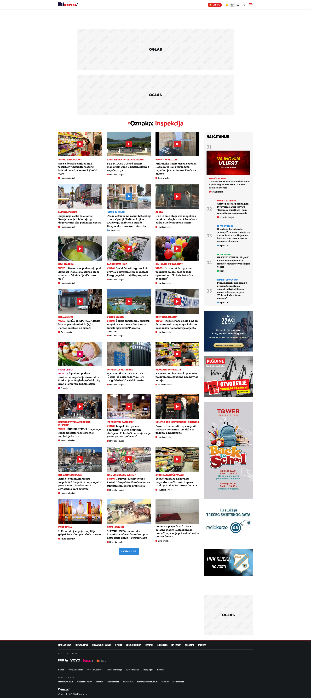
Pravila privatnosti (94, 669)
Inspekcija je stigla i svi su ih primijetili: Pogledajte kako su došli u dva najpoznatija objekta (177, 324)
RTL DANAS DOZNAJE (70, 475)
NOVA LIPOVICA (115, 527)
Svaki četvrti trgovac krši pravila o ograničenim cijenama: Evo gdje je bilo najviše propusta (127, 271)
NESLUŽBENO (65, 317)
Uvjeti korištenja (132, 669)
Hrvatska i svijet (68, 178)
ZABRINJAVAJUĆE (117, 264)
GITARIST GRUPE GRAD (227, 279)
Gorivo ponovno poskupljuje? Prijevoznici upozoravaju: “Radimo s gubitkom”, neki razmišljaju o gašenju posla (233, 208)
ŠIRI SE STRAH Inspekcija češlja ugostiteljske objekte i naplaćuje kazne (79, 432)
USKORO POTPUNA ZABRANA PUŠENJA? (74, 423)
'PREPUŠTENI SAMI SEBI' (120, 422)
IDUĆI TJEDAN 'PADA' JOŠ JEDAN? (125, 159)
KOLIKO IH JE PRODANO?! (169, 264)
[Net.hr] (63, 660)
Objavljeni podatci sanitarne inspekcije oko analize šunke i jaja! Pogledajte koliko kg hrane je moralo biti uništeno (79, 379)
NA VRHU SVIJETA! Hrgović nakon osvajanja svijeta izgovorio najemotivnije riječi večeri (233, 262)
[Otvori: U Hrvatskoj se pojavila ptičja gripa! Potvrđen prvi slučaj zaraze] (80, 511)
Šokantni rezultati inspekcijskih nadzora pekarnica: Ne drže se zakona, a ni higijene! (176, 429)
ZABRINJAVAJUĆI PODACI (170, 475)
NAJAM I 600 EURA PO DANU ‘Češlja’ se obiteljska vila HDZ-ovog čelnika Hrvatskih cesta (126, 377)
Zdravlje (64, 388)
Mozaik (149, 645)
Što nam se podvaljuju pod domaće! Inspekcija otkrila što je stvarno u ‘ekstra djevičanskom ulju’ (79, 273)
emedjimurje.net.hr (65, 681)
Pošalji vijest (148, 669)
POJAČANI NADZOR (166, 159)
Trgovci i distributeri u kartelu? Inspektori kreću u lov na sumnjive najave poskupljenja (128, 482)
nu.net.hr (165, 681)
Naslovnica (64, 645)
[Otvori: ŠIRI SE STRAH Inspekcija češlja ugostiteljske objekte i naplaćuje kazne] (80, 406)
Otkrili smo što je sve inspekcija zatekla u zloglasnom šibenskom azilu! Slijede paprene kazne (176, 219)
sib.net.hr (99, 681)
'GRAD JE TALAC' (116, 212)
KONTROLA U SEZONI (167, 317)
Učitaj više (128, 551)
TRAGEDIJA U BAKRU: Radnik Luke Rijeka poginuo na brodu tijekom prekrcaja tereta (229, 184)
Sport (221, 270)
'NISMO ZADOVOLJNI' (70, 159)
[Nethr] (102, 660)
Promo (202, 645)
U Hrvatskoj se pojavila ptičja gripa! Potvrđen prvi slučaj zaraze (80, 532)
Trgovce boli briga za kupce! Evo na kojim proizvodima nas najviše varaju (177, 377)
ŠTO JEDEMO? (65, 369)
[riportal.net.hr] (64, 689)
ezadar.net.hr (128, 681)
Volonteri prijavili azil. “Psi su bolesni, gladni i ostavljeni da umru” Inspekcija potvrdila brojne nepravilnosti (177, 531)
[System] (232, 5)
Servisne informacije (114, 669)
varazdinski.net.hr (84, 681)
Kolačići (61, 669)
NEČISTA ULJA (66, 264)
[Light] (227, 5)
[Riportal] (68, 5)
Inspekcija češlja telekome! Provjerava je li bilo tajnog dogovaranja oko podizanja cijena (79, 219)
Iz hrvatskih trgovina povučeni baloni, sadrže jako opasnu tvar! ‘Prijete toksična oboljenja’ (174, 273)
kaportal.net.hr (113, 681)
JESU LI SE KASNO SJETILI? (121, 475)
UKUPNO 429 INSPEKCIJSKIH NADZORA (177, 422)
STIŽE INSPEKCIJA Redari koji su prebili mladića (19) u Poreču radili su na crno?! (79, 324)
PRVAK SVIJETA (224, 254)
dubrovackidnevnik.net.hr (147, 681)
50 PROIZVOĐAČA (225, 226)
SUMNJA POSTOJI (68, 212)
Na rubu (176, 645)
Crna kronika (164, 178)
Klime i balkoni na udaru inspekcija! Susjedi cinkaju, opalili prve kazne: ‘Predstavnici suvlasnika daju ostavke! (79, 483)
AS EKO (159, 212)
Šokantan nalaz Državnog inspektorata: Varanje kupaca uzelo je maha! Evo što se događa (176, 482)
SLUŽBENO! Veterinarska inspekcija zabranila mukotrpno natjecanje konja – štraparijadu (127, 534)
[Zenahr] (88, 660)
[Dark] (238, 5)
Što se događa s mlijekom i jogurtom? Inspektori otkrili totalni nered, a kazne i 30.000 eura (77, 168)
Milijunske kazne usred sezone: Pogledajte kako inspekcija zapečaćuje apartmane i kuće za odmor (176, 168)
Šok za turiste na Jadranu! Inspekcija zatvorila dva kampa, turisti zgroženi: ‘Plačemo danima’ (128, 326)
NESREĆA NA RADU (217, 178)
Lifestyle (162, 645)
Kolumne (189, 645)
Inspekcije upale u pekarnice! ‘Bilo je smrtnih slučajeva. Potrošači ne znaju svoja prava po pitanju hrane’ (129, 431)
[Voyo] (75, 660)
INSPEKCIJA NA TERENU (120, 369)
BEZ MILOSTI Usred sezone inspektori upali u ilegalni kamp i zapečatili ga (128, 167)
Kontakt (160, 669)
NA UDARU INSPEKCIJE (168, 369)
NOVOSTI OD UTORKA (226, 200)
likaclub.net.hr (178, 681)
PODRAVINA (65, 527)
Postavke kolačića (76, 669)
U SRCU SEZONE (115, 317)
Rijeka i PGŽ (115, 230)
